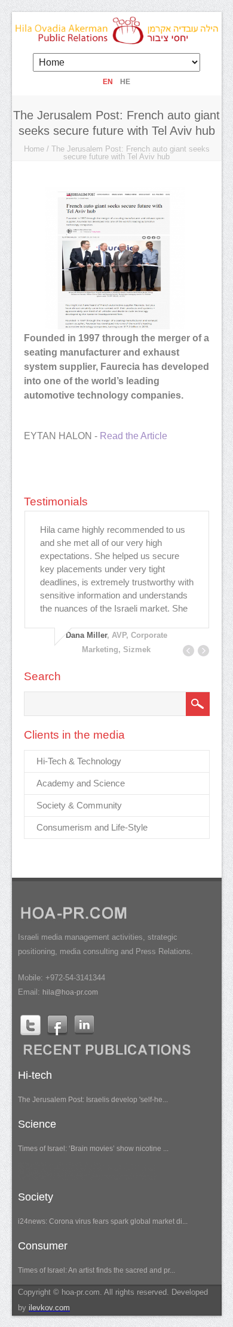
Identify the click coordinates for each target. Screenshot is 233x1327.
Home (34, 148)
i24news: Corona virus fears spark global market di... (103, 1221)
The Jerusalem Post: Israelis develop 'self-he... (93, 1099)
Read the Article (133, 436)
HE (125, 82)
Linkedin (84, 1025)
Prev (188, 650)
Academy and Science (80, 783)
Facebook (57, 1025)
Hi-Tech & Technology (78, 761)
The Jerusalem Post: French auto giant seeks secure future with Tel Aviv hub (130, 152)
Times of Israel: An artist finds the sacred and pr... (96, 1270)
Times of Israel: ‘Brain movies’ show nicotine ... (93, 1148)
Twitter (30, 1025)
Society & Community (79, 805)
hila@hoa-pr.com (70, 992)
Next (203, 650)
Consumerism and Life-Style (92, 827)
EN (108, 82)
